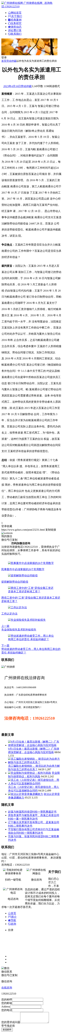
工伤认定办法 (9, 613)
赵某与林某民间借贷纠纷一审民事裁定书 (32, 811)
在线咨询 (6, 987)
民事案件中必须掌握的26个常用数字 (22, 569)
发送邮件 (7, 1029)
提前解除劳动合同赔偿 (14, 581)
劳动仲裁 (11, 61)
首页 (3, 61)
